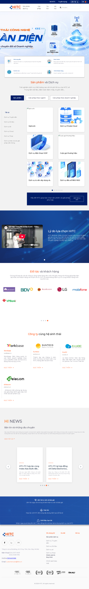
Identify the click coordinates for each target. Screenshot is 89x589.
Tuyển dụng (62, 2)
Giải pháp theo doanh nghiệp (64, 98)
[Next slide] (84, 37)
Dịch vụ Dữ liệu (51, 546)
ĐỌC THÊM (8, 367)
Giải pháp (39, 7)
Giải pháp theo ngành (37, 98)
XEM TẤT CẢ (8, 439)
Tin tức (47, 7)
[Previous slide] (5, 37)
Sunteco (36, 352)
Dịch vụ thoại (50, 553)
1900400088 (11, 558)
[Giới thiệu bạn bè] (44, 522)
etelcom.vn (7, 387)
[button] (8, 466)
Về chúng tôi (50, 533)
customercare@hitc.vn (14, 562)
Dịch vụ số (49, 549)
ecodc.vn (65, 355)
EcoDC (64, 352)
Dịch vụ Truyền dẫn (51, 542)
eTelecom (7, 384)
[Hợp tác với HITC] (44, 511)
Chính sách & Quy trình (50, 556)
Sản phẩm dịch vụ (52, 537)
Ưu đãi (63, 533)
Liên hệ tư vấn (76, 199)
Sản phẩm (17, 98)
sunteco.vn (36, 354)
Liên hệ (73, 2)
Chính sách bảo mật (51, 562)
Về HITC (52, 2)
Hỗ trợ (55, 7)
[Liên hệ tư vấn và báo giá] (44, 501)
